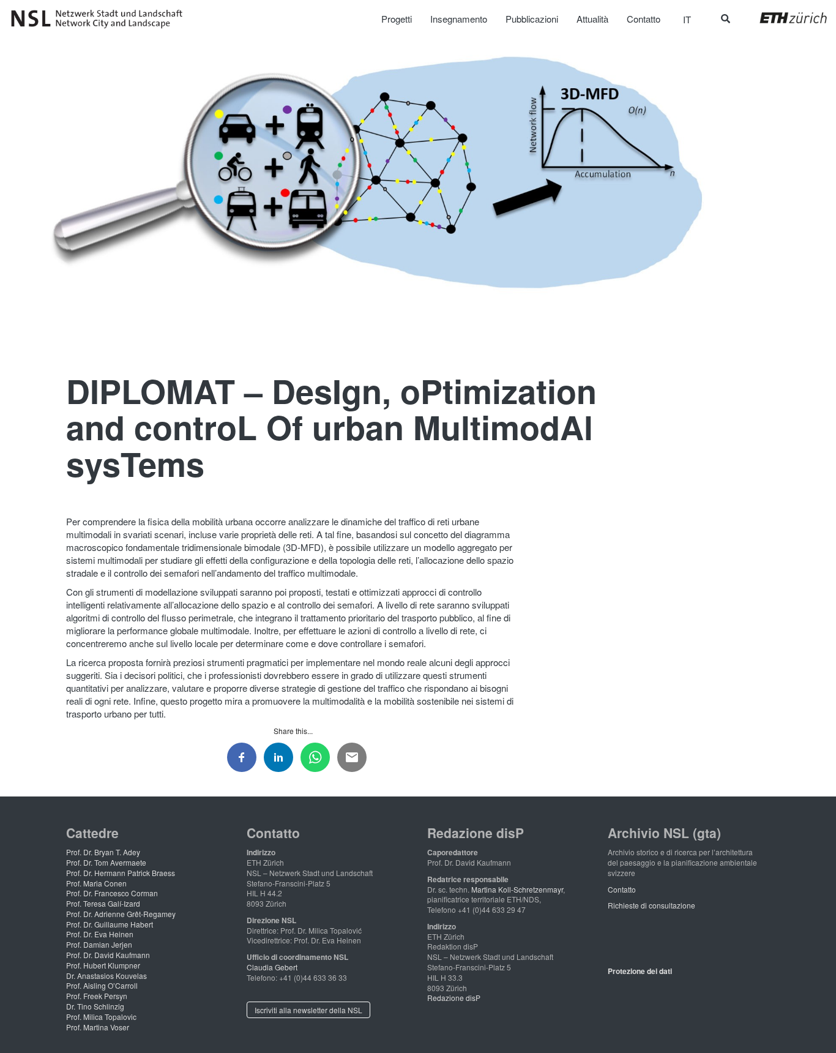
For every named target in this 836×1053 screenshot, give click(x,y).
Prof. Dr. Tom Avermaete (106, 862)
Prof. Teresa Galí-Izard (103, 903)
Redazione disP (453, 997)
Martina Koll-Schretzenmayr (517, 889)
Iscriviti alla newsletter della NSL (308, 1010)
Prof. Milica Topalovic (101, 1016)
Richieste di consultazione (651, 905)
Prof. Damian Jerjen (99, 944)
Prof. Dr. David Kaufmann (108, 955)
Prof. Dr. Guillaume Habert (109, 924)
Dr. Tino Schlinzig (95, 1006)
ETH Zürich (784, 17)
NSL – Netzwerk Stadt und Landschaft (101, 19)
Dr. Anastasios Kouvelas (106, 975)
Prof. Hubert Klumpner (103, 965)
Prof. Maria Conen (96, 883)
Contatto (622, 889)
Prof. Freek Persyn (96, 996)
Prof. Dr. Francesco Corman (112, 893)
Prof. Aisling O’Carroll (102, 985)
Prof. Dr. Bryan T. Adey (103, 852)
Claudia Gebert (272, 967)
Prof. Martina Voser (97, 1027)
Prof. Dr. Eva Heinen (99, 934)
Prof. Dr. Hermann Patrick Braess (120, 873)
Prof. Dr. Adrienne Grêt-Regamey (121, 914)
